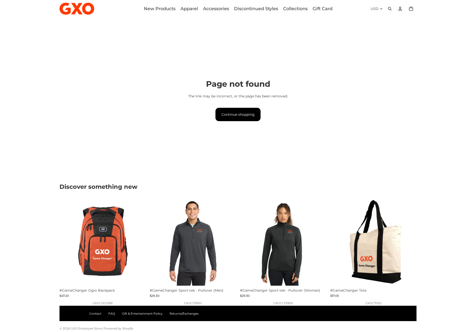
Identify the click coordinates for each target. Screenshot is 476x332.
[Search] (389, 8)
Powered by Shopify (118, 328)
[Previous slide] (67, 242)
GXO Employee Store (86, 328)
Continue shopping (238, 114)
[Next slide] (138, 242)
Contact (95, 313)
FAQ (111, 313)
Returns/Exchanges (184, 313)
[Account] (400, 8)
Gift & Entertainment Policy (142, 313)
